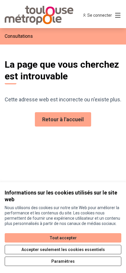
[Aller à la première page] (48, 15)
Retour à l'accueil (63, 119)
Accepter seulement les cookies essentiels (63, 249)
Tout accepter (63, 238)
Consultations (19, 36)
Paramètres (63, 261)
